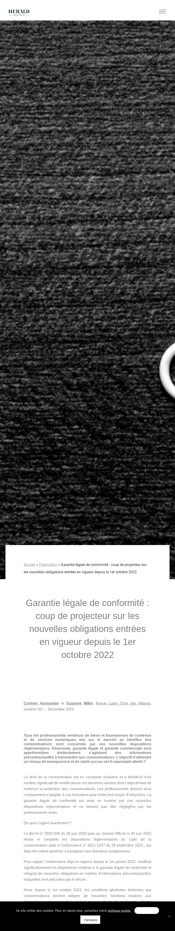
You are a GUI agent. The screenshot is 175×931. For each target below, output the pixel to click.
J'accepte (90, 920)
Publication (48, 565)
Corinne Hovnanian (41, 703)
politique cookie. (119, 910)
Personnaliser (147, 910)
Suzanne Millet (79, 703)
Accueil (29, 565)
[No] (169, 916)
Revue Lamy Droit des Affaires (123, 703)
